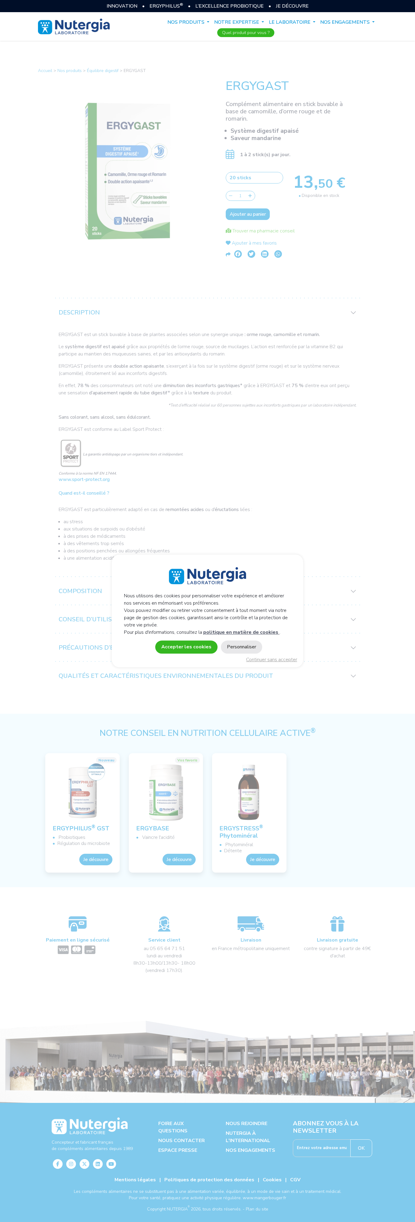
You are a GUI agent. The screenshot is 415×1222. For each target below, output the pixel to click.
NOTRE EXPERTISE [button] (237, 22)
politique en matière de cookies (241, 632)
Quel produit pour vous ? (245, 33)
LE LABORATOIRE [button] (290, 22)
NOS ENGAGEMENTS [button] (345, 22)
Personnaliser (241, 647)
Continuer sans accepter (271, 660)
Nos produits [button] (186, 22)
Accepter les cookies (186, 647)
